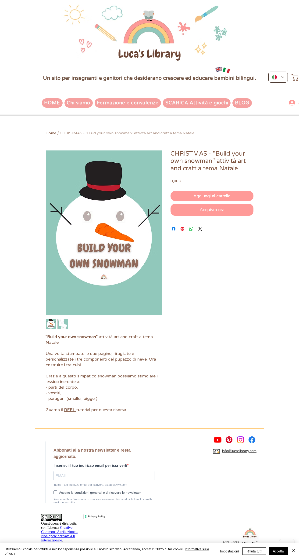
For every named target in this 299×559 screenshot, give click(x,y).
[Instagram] (240, 439)
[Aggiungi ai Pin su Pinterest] (182, 229)
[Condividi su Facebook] (173, 229)
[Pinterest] (229, 439)
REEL (70, 409)
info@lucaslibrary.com (239, 451)
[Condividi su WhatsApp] (191, 229)
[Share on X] (200, 229)
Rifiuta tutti (254, 551)
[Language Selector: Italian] (278, 77)
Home (51, 133)
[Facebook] (251, 439)
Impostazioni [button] (229, 551)
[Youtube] (217, 439)
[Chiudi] (293, 551)
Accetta (278, 551)
